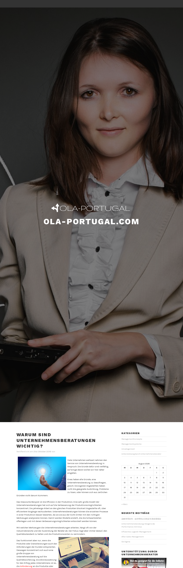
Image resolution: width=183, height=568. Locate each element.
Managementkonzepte (132, 439)
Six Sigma (126, 542)
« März (124, 504)
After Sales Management (133, 537)
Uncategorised (128, 449)
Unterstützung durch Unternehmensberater (141, 454)
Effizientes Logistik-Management (136, 532)
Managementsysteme (131, 444)
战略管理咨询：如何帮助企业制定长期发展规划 (141, 519)
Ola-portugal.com (92, 221)
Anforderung (26, 566)
